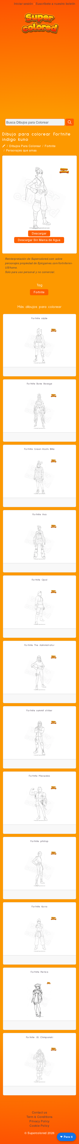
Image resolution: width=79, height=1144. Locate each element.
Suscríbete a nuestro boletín (55, 3)
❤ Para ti (66, 1136)
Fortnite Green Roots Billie (39, 449)
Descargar (39, 233)
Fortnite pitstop (39, 841)
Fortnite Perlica (39, 972)
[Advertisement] (39, 76)
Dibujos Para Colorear (25, 146)
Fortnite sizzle (39, 318)
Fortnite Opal (39, 580)
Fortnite (50, 146)
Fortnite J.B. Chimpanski (39, 1037)
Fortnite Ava (40, 514)
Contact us (39, 1112)
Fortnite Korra (39, 907)
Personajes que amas (21, 150)
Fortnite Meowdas (39, 776)
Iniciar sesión (23, 3)
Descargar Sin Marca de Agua (39, 240)
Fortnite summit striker (39, 710)
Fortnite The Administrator (39, 645)
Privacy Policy (39, 1121)
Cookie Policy (39, 1125)
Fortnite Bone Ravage (39, 384)
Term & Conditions (39, 1117)
